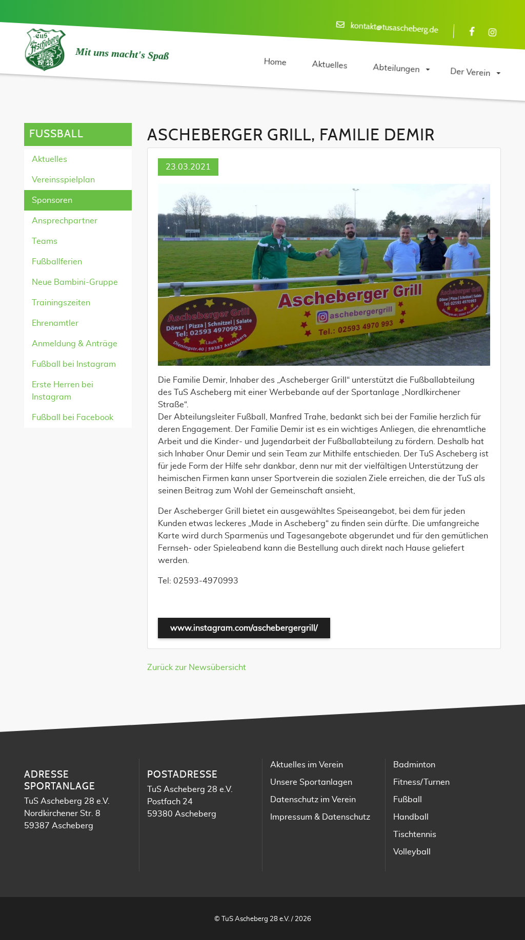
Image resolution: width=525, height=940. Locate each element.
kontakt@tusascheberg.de (394, 28)
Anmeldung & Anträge (74, 344)
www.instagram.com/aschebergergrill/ (244, 628)
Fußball (407, 800)
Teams (44, 241)
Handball (411, 817)
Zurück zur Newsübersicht (196, 667)
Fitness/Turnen (421, 782)
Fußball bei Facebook (72, 417)
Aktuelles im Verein (306, 765)
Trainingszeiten (61, 303)
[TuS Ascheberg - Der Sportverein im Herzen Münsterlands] (44, 50)
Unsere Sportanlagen (311, 782)
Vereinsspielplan (63, 180)
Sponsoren (52, 200)
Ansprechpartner (64, 221)
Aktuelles (49, 159)
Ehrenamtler (55, 323)
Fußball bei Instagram (74, 364)
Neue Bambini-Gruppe (75, 282)
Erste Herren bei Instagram (62, 391)
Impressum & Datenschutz (320, 817)
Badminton (414, 765)
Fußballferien (57, 262)
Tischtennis (414, 834)
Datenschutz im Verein (313, 800)
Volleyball (412, 852)
